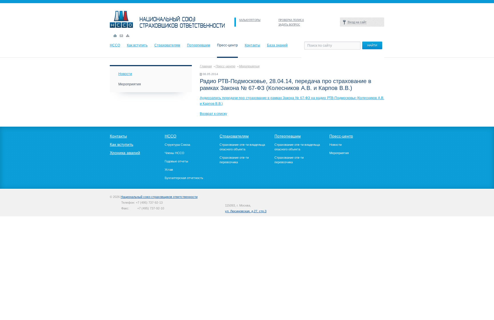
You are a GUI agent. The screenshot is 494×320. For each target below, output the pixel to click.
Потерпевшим (198, 45)
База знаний (277, 45)
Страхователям (167, 45)
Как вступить (137, 45)
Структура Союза (177, 144)
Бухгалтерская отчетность (184, 178)
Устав (169, 169)
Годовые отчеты (176, 161)
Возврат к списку (213, 114)
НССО (115, 45)
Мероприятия (249, 66)
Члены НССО (174, 153)
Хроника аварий (125, 152)
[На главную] (167, 27)
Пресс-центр (225, 66)
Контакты (252, 45)
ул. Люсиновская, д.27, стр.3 (245, 211)
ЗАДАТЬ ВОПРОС (289, 24)
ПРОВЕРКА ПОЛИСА (291, 20)
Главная (206, 66)
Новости (125, 74)
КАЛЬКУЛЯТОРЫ (249, 20)
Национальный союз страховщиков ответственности (159, 197)
